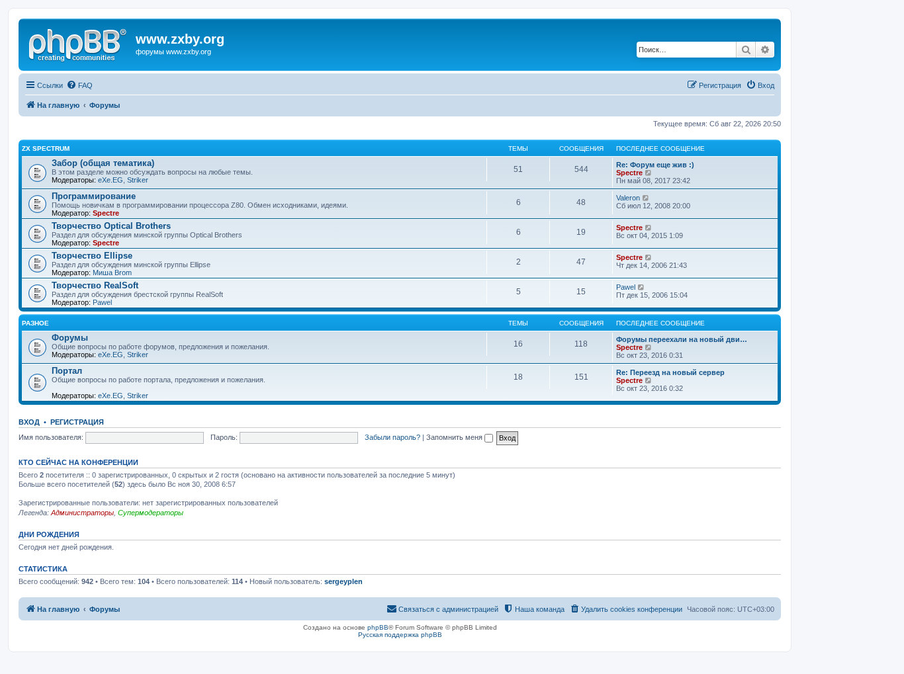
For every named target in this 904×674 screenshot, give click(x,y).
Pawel (102, 302)
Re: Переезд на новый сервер (670, 372)
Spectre (629, 173)
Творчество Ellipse (92, 256)
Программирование (94, 196)
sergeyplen (343, 581)
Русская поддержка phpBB (400, 634)
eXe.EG (110, 180)
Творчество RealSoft (95, 285)
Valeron (628, 198)
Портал (67, 371)
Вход (29, 422)
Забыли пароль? (392, 437)
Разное (35, 323)
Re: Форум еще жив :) (655, 165)
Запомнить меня (455, 437)
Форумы (70, 338)
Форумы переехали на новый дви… (681, 339)
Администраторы (82, 513)
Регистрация (77, 422)
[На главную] (79, 43)
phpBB (377, 627)
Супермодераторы (150, 513)
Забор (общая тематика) (103, 163)
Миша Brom (112, 272)
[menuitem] (79, 85)
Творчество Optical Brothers (111, 226)
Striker (137, 180)
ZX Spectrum (45, 148)
